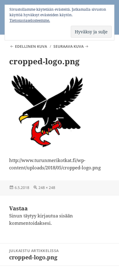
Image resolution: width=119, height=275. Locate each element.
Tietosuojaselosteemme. (29, 20)
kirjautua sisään (55, 216)
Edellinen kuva (31, 46)
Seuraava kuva (68, 46)
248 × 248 (46, 187)
